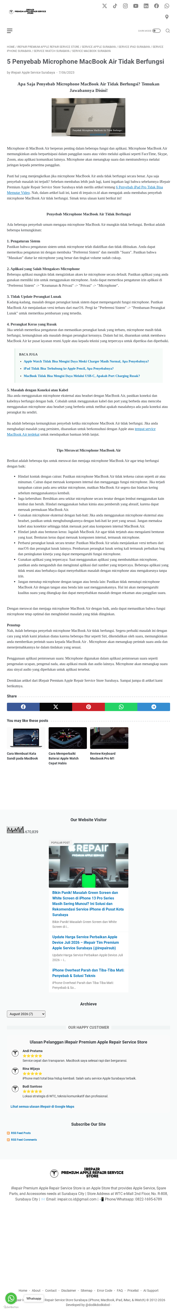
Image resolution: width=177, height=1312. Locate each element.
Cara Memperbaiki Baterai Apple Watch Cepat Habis (64, 758)
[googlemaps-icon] (167, 17)
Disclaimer (68, 1290)
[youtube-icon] (136, 6)
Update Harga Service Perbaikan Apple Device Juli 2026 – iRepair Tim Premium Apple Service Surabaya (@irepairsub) (85, 942)
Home (23, 1290)
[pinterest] (88, 707)
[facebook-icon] (156, 6)
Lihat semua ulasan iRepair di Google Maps (42, 1106)
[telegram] (153, 707)
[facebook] (23, 707)
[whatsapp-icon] (167, 6)
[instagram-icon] (125, 6)
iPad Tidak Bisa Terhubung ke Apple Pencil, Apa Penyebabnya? (69, 368)
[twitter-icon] (104, 6)
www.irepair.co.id (98, 134)
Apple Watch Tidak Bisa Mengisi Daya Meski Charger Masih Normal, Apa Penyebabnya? (86, 361)
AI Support (151, 1290)
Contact (51, 1290)
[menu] (12, 30)
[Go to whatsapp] (11, 1298)
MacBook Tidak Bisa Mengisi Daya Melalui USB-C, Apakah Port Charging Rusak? (82, 376)
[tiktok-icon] (115, 6)
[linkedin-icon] (146, 6)
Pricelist (133, 1290)
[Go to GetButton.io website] (11, 1307)
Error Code (104, 1290)
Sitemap (86, 1290)
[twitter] (56, 707)
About (36, 1290)
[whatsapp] (121, 707)
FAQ (120, 1290)
